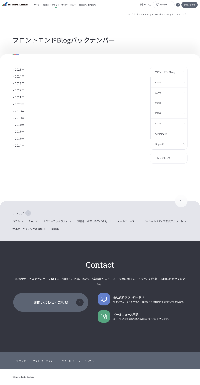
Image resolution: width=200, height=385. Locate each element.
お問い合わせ (189, 4)
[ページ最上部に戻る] (181, 201)
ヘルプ (87, 360)
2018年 (19, 118)
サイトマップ (19, 360)
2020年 (19, 104)
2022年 (19, 90)
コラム (16, 221)
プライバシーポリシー (44, 360)
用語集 (55, 229)
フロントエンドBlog (162, 14)
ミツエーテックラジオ (55, 221)
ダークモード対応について (178, 5)
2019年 (19, 111)
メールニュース (126, 221)
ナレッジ (140, 14)
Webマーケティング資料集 (27, 229)
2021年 (19, 97)
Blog (149, 14)
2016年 (19, 131)
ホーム (130, 14)
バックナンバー (162, 133)
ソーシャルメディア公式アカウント (163, 221)
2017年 (19, 125)
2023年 (19, 83)
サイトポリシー (69, 360)
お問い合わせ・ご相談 (51, 302)
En (145, 4)
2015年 (19, 138)
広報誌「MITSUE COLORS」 (92, 221)
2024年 (19, 76)
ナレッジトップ (162, 158)
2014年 (19, 145)
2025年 (19, 69)
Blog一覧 (159, 144)
